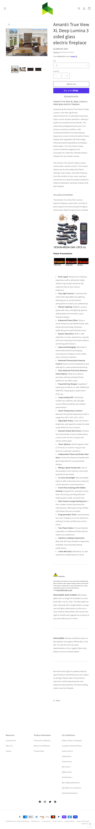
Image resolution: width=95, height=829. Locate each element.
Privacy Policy (39, 751)
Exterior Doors (67, 751)
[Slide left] (8, 69)
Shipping (56, 52)
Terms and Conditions (42, 740)
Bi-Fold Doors (67, 777)
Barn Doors (66, 767)
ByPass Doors (67, 772)
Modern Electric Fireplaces (72, 740)
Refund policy (35, 821)
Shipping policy (69, 821)
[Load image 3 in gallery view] (30, 69)
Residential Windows (70, 793)
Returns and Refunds (42, 746)
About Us (9, 746)
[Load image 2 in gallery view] (22, 69)
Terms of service (58, 821)
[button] (4, 8)
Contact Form (11, 740)
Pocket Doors (67, 761)
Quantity (56, 71)
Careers (8, 751)
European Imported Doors (72, 746)
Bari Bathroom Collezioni (71, 788)
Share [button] (58, 700)
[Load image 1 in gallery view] (14, 69)
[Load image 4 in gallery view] (38, 69)
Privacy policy (46, 821)
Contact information (83, 821)
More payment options (71, 96)
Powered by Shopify (23, 821)
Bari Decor (14, 821)
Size (54, 61)
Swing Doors (66, 756)
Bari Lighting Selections (71, 783)
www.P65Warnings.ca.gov (64, 590)
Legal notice (85, 823)
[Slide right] (45, 69)
